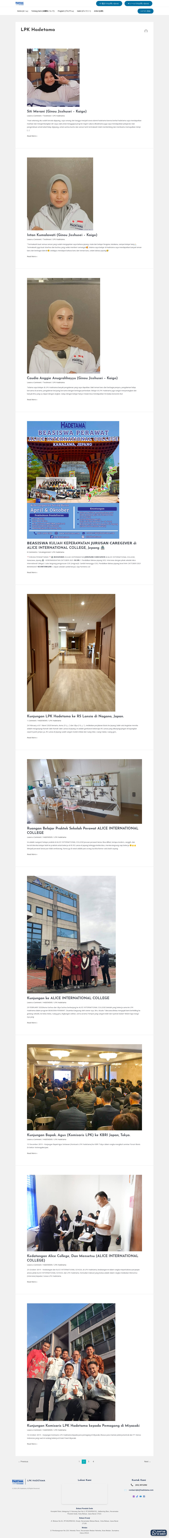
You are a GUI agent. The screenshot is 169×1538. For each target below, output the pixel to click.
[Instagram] (134, 1496)
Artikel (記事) (98, 11)
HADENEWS (42, 720)
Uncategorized (44, 552)
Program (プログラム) (66, 11)
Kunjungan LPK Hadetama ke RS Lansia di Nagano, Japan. (75, 716)
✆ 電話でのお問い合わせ (109, 3)
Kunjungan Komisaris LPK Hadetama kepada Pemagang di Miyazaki (83, 1426)
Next (147, 1461)
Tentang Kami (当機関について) (42, 11)
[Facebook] (144, 1496)
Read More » (32, 135)
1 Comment (31, 720)
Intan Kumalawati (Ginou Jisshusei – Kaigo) (62, 235)
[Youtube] (141, 1496)
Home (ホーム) (22, 11)
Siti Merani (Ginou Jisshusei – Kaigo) (57, 111)
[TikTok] (137, 1496)
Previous (23, 1461)
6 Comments (32, 552)
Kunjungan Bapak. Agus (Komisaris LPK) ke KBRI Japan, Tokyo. (78, 1135)
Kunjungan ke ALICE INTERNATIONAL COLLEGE (68, 998)
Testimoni (47, 116)
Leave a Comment (34, 116)
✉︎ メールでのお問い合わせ (138, 3)
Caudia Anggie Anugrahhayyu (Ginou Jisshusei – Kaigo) (72, 378)
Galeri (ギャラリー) (84, 11)
